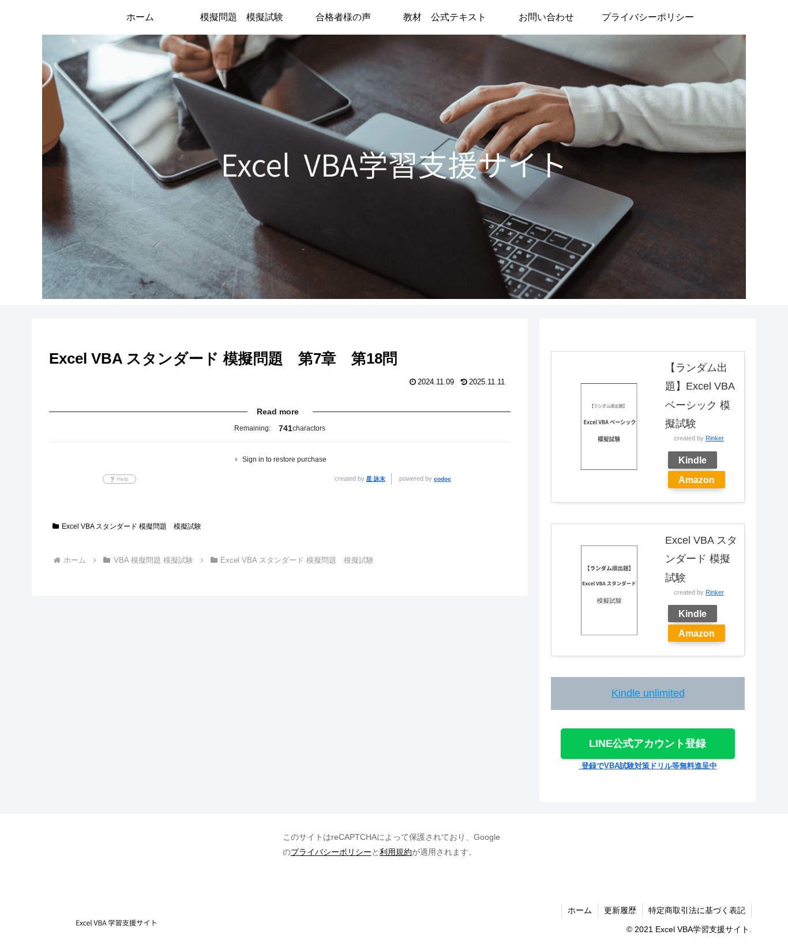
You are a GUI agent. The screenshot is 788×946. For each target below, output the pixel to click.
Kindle (692, 460)
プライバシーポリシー (331, 852)
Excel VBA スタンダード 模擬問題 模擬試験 (131, 526)
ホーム (580, 910)
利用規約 (396, 852)
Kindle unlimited (648, 693)
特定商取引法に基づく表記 (696, 910)
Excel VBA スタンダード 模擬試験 (701, 559)
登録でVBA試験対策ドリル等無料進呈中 (648, 765)
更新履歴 (620, 910)
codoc (442, 479)
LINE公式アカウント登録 (647, 743)
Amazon (696, 479)
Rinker (715, 438)
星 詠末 (375, 479)
